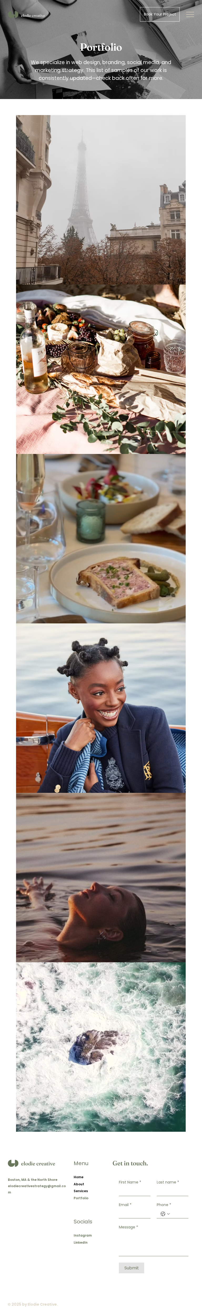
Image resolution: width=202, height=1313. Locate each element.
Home (78, 1177)
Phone (164, 1204)
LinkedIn (81, 1242)
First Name (130, 1182)
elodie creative (33, 15)
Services (81, 1191)
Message (128, 1227)
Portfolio (81, 1198)
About (79, 1184)
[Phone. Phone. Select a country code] (165, 1214)
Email (125, 1204)
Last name (168, 1182)
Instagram (83, 1235)
